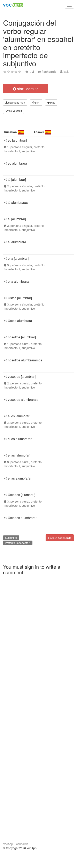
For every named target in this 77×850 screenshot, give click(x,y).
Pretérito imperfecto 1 (18, 543)
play (52, 102)
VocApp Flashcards (15, 844)
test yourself (15, 110)
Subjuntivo (11, 538)
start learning (27, 88)
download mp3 (16, 102)
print (37, 102)
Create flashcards (59, 538)
